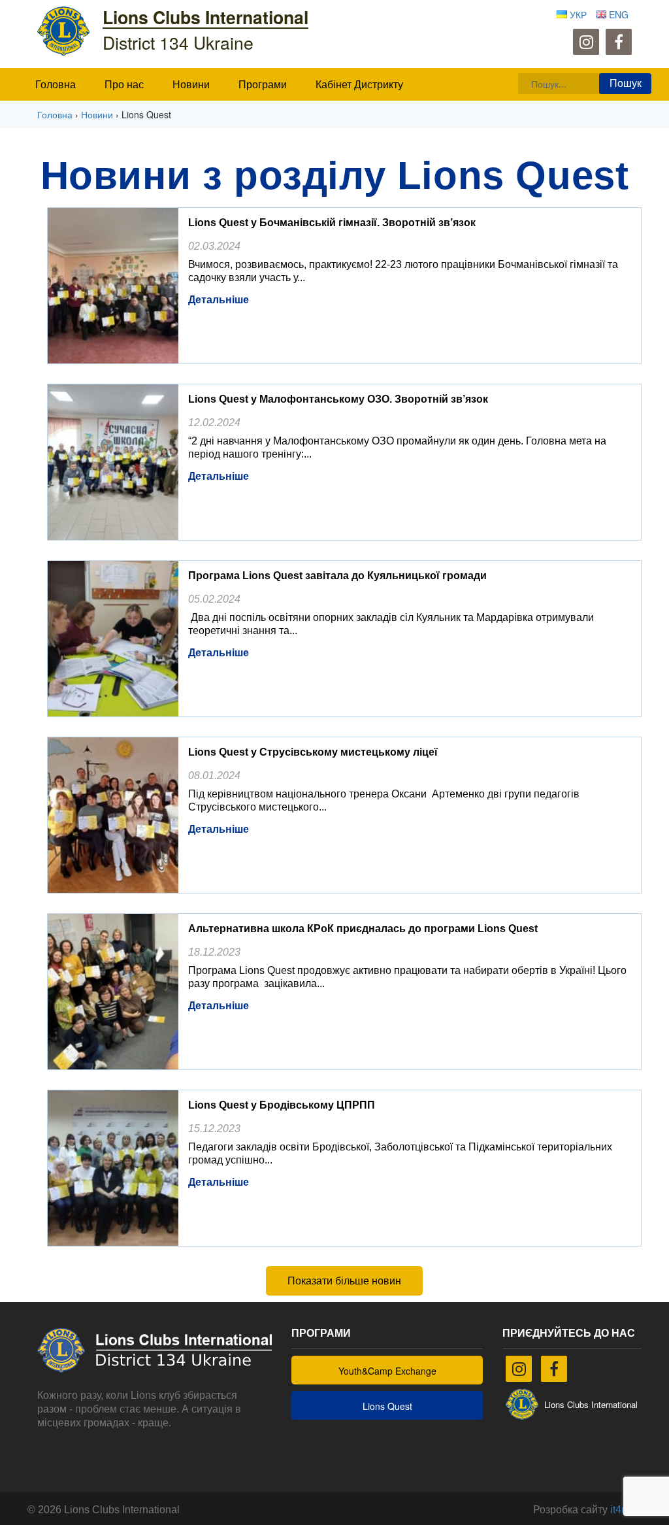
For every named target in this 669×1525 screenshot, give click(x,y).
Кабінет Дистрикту (359, 84)
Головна (55, 84)
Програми (262, 84)
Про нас (124, 84)
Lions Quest (387, 1406)
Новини (191, 84)
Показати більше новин (344, 1280)
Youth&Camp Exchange (387, 1370)
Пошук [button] (626, 83)
